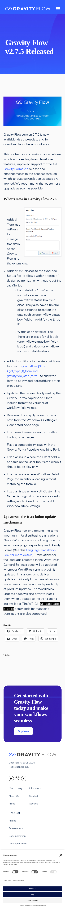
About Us (14, 796)
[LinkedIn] (12, 778)
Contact (33, 796)
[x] (18, 778)
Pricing (12, 820)
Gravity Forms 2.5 (15, 169)
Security (33, 803)
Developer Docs (18, 843)
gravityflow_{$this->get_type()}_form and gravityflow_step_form (27, 371)
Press (12, 803)
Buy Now (23, 731)
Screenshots (16, 828)
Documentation (17, 836)
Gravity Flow (27, 9)
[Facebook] (24, 778)
